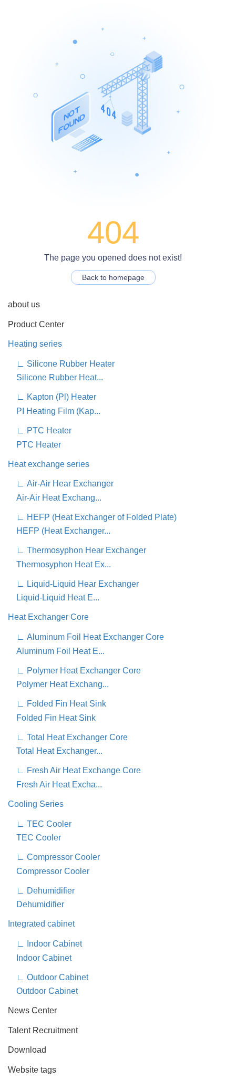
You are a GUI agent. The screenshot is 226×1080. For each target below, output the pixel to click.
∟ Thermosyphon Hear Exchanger (77, 550)
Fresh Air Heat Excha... (55, 784)
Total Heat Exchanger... (55, 750)
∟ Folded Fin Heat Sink (57, 703)
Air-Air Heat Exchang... (54, 497)
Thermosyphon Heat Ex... (59, 564)
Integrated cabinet (41, 923)
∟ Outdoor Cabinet (48, 977)
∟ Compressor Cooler (54, 857)
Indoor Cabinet (39, 957)
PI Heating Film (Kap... (54, 411)
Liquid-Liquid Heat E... (53, 597)
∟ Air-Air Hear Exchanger (61, 483)
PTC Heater (34, 444)
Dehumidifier (36, 904)
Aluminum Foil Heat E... (56, 651)
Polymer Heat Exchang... (58, 684)
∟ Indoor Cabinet (45, 943)
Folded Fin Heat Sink (52, 717)
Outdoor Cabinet (43, 990)
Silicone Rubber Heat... (55, 377)
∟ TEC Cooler (39, 823)
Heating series (35, 343)
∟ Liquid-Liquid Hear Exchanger (74, 583)
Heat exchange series (48, 464)
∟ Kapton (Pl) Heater (52, 396)
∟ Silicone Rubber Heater (61, 363)
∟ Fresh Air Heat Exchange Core (74, 770)
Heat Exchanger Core (48, 616)
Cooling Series (36, 803)
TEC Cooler (34, 837)
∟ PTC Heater (39, 430)
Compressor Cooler (48, 871)
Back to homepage (113, 277)
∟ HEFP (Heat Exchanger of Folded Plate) (93, 517)
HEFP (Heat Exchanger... (59, 530)
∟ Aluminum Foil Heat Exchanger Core (87, 636)
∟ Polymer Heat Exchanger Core (75, 670)
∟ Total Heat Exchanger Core (68, 737)
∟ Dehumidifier (41, 890)
